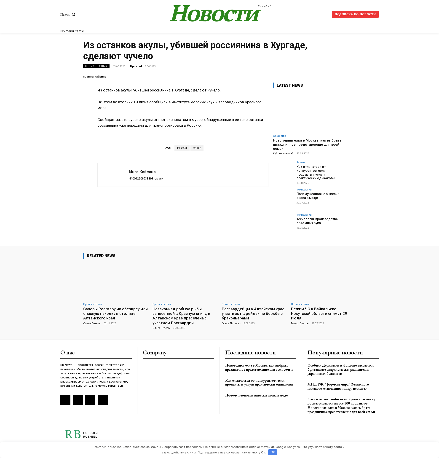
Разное (301, 162)
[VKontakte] (78, 400)
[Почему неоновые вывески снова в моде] (283, 198)
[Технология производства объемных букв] (283, 223)
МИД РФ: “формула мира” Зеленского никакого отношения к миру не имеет (338, 386)
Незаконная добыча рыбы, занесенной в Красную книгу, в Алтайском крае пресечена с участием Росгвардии (181, 316)
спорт (197, 147)
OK (273, 452)
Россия (182, 147)
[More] (351, 76)
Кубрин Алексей (283, 153)
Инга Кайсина (97, 76)
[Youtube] (103, 400)
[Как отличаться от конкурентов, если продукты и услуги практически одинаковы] (283, 171)
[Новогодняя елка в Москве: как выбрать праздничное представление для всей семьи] (307, 111)
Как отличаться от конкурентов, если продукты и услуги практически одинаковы (316, 172)
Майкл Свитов (299, 323)
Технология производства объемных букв (317, 221)
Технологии (304, 189)
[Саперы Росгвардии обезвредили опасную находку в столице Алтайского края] (115, 281)
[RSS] (65, 400)
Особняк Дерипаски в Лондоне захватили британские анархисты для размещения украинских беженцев (341, 369)
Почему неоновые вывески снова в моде (256, 395)
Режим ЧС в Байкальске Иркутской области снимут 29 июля (319, 314)
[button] (68, 14)
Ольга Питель (92, 323)
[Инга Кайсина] (113, 175)
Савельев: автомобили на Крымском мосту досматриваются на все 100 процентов (341, 401)
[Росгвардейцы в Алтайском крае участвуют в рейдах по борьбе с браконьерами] (254, 281)
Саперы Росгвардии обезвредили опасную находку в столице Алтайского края (115, 314)
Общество (279, 135)
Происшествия (96, 66)
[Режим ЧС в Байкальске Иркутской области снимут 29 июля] (323, 281)
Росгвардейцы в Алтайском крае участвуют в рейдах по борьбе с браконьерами (253, 314)
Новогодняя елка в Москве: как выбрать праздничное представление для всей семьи (307, 144)
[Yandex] (90, 400)
